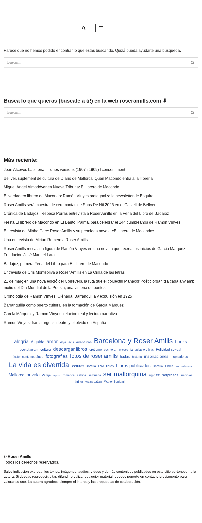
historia (137, 357)
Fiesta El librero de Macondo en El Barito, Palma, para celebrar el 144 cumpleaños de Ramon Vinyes (92, 222)
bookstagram (29, 349)
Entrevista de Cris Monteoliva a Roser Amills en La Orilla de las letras (64, 272)
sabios (81, 375)
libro (101, 366)
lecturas (77, 366)
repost (57, 375)
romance (69, 375)
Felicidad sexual (168, 349)
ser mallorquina (125, 374)
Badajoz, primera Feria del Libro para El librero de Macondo (56, 264)
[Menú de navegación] (101, 28)
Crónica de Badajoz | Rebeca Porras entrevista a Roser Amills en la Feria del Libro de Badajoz (86, 213)
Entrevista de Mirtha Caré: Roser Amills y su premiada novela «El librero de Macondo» (79, 231)
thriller (79, 381)
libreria (91, 366)
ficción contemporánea (28, 357)
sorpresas (170, 375)
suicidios (186, 375)
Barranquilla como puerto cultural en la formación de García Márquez (64, 305)
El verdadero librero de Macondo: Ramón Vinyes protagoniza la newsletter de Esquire (78, 196)
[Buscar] (83, 28)
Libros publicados (133, 365)
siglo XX (154, 375)
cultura (45, 349)
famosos (123, 349)
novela (33, 374)
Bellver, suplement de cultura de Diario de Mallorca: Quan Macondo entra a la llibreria (78, 178)
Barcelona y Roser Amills (133, 341)
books (181, 341)
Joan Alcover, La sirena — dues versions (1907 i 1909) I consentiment (64, 169)
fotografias (57, 356)
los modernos (184, 366)
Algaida (37, 342)
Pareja (46, 375)
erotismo (95, 349)
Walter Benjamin (115, 381)
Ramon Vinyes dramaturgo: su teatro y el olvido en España (55, 323)
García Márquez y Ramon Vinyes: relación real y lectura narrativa (60, 314)
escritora (110, 349)
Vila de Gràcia (93, 381)
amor (52, 341)
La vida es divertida (39, 365)
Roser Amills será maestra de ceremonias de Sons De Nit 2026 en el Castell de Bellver (79, 205)
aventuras (84, 342)
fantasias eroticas (142, 349)
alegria (21, 341)
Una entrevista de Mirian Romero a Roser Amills (46, 240)
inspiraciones (156, 356)
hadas (125, 357)
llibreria (158, 366)
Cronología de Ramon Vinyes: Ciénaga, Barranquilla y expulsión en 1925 (68, 296)
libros (110, 366)
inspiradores (179, 357)
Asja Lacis (67, 342)
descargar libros (70, 349)
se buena (94, 375)
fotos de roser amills (94, 356)
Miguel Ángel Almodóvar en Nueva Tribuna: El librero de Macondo (61, 187)
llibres (169, 366)
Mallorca (16, 374)
